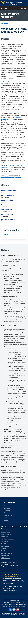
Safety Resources (17, 586)
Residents (7, 508)
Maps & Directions (6, 534)
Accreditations (7, 599)
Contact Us (4, 536)
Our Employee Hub (6, 553)
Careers (3, 548)
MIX (9, 606)
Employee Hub (22, 606)
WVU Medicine (5, 558)
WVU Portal (4, 604)
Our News (4, 551)
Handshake (9, 604)
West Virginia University (10, 613)
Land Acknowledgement (14, 600)
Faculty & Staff (8, 515)
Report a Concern (7, 586)
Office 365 (13, 606)
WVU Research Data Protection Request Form (14, 602)
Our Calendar (5, 543)
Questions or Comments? (8, 539)
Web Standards (14, 599)
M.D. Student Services (10, 15)
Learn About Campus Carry (10, 590)
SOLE (17, 606)
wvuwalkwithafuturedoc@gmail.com (11, 177)
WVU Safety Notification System (19, 604)
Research (6, 513)
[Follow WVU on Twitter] (14, 609)
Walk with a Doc (5, 81)
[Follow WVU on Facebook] (10, 609)
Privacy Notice (21, 599)
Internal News (5, 555)
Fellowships (7, 510)
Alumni (6, 520)
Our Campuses (5, 532)
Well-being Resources (8, 588)
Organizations (5, 23)
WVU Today (5, 606)
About (5, 517)
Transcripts (4, 541)
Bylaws (6, 234)
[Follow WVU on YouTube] (17, 609)
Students (6, 505)
